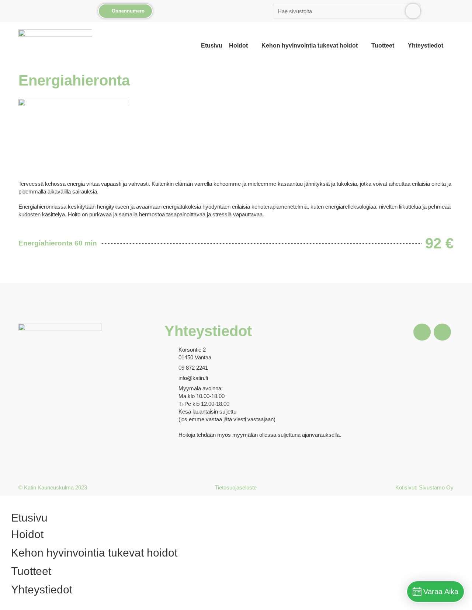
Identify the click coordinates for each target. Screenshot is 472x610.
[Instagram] (442, 332)
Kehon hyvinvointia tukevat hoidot (309, 45)
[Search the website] (346, 10)
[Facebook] (421, 332)
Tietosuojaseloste (236, 487)
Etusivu (211, 45)
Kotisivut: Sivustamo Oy (424, 487)
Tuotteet (382, 45)
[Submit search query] (413, 11)
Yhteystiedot (425, 45)
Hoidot (238, 45)
